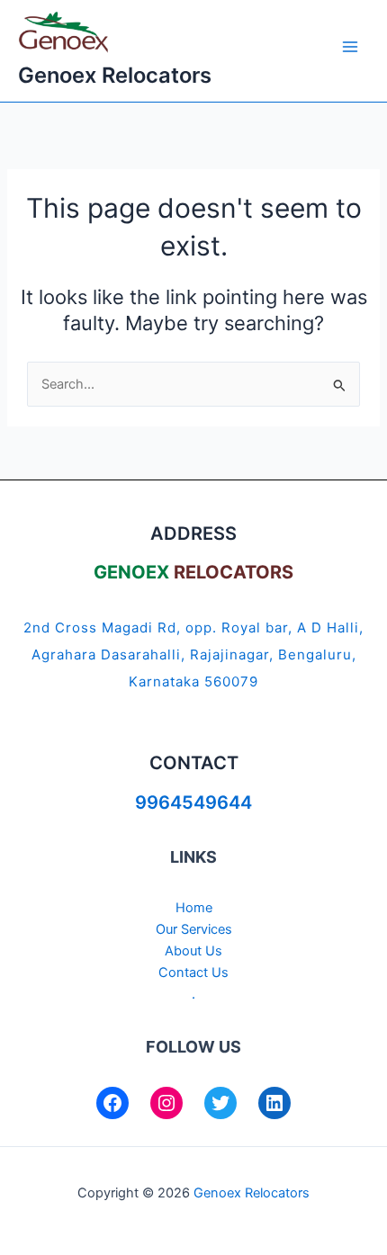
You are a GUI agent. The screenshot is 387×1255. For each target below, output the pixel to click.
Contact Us (193, 972)
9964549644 (193, 802)
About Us (193, 951)
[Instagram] (166, 1103)
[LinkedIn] (274, 1103)
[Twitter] (220, 1103)
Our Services (194, 929)
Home (194, 908)
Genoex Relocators (115, 75)
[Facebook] (112, 1103)
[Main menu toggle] (350, 47)
